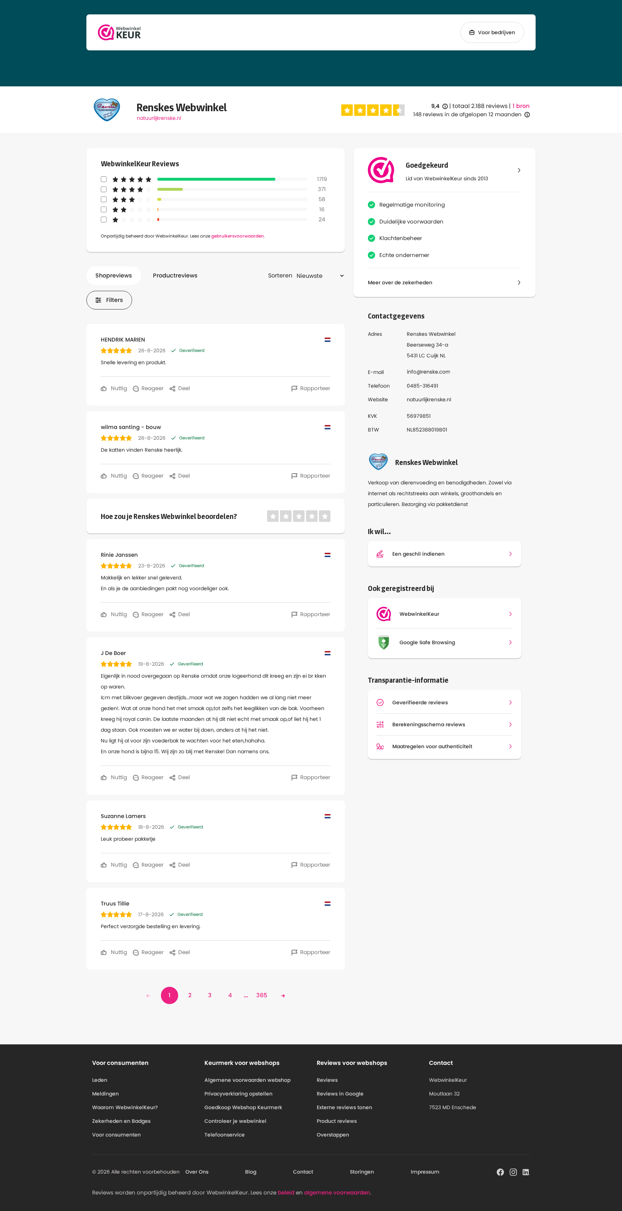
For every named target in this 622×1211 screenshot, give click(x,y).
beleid (286, 1192)
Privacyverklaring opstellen (238, 1093)
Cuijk (432, 355)
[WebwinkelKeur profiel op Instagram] (513, 1171)
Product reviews (337, 1121)
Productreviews (175, 275)
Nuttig (118, 388)
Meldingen (105, 1093)
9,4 (439, 106)
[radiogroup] (373, 110)
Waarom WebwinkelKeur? (125, 1107)
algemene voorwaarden (337, 1192)
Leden (99, 1080)
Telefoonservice (224, 1134)
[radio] (347, 110)
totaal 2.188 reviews (480, 106)
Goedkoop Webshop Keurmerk (243, 1107)
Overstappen (333, 1134)
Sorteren (280, 275)
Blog (250, 1171)
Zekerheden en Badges (121, 1121)
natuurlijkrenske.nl (159, 118)
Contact (303, 1171)
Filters (114, 300)
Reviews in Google (340, 1093)
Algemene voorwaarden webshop (247, 1080)
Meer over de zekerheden (400, 282)
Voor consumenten (116, 1134)
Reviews (327, 1080)
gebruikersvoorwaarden (237, 236)
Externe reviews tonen (344, 1107)
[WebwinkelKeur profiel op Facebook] (500, 1171)
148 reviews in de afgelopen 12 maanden (467, 114)
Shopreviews (113, 275)
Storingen (362, 1171)
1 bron (521, 106)
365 (261, 995)
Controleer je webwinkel (235, 1121)
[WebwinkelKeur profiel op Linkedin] (526, 1171)
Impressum (425, 1171)
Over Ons (196, 1171)
